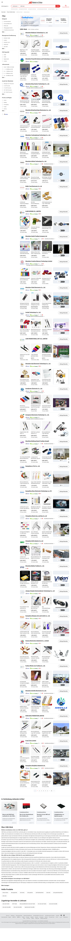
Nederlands (65, 917)
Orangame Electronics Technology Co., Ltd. (37, 415)
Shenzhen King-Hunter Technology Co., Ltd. (37, 84)
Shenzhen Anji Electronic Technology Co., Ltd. (38, 363)
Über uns (7, 915)
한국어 (57, 917)
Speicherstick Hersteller (30, 907)
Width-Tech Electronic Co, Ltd (33, 186)
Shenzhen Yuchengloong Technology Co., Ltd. (38, 135)
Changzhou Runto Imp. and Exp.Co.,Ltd (36, 516)
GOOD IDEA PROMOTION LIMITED (34, 715)
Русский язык (51, 917)
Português (41, 917)
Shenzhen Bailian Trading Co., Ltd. (34, 566)
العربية (61, 917)
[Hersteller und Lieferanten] (35, 2)
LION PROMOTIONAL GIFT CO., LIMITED (36, 338)
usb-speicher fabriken (32, 9)
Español (32, 917)
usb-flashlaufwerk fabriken (42, 9)
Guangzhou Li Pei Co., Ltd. (32, 466)
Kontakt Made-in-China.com (38, 915)
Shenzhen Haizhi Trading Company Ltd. (36, 236)
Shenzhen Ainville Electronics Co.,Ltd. (35, 690)
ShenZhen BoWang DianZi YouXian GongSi (37, 441)
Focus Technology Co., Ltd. (34, 920)
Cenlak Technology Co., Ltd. (33, 312)
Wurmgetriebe (14, 892)
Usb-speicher (30, 892)
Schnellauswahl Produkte (49, 915)
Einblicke (57, 915)
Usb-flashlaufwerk (39, 892)
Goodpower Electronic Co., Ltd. (33, 388)
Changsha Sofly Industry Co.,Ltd (34, 541)
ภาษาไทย (28, 918)
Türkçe (32, 918)
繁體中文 (19, 917)
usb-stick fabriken (51, 9)
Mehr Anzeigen (5, 885)
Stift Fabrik (14, 903)
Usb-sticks (22, 892)
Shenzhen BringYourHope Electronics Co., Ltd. (38, 110)
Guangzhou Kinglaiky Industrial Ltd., (35, 765)
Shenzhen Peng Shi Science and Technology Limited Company (42, 59)
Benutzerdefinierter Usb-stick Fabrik (27, 903)
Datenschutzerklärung (28, 915)
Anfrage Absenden (64, 33)
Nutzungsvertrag (19, 915)
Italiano (46, 917)
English (9, 917)
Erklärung (12, 915)
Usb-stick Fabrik (5, 903)
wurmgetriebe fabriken (23, 9)
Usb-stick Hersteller (53, 903)
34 (51, 790)
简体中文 (14, 917)
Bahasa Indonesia (43, 918)
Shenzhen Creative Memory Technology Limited (38, 261)
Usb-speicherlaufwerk (57, 892)
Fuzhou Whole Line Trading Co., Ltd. (35, 665)
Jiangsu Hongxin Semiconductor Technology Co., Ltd (40, 591)
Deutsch (36, 917)
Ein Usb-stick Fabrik (42, 903)
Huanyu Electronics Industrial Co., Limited (37, 640)
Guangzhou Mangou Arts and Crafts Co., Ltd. (37, 616)
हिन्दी (24, 918)
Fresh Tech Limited (30, 740)
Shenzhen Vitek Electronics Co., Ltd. (35, 287)
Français (27, 917)
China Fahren (5, 892)
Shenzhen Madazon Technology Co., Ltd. (36, 32)
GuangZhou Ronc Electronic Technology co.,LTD (38, 491)
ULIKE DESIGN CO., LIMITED (33, 211)
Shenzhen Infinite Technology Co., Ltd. (36, 161)
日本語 (23, 917)
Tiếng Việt (37, 918)
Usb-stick (48, 892)
